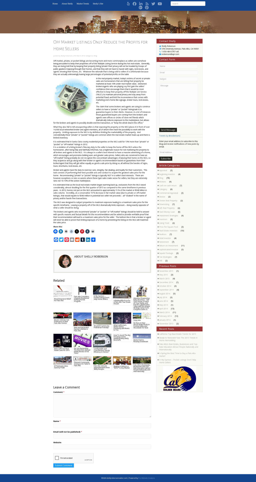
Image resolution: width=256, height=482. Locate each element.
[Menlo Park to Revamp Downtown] (142, 336)
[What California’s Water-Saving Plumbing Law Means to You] (122, 318)
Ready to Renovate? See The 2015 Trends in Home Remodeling (178, 339)
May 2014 (163, 305)
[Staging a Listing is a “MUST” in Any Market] (122, 360)
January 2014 (164, 320)
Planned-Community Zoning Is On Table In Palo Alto (82, 364)
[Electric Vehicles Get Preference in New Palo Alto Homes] (62, 315)
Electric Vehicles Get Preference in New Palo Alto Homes (61, 321)
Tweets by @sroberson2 (169, 135)
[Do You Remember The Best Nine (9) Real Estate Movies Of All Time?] (82, 340)
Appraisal (163, 170)
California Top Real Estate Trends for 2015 (177, 334)
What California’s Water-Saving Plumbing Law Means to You (121, 327)
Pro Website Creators (146, 478)
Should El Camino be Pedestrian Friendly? (101, 327)
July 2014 (163, 297)
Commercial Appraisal (168, 193)
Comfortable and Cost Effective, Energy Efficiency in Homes (102, 350)
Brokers (162, 181)
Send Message (168, 129)
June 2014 (163, 301)
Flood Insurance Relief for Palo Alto (62, 300)
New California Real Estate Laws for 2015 (62, 349)
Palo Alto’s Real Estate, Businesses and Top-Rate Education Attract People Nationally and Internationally (141, 368)
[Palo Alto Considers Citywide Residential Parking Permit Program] (82, 290)
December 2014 (166, 282)
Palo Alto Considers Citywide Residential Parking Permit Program (81, 298)
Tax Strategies (165, 257)
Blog (95, 56)
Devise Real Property (168, 200)
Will (160, 260)
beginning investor (167, 174)
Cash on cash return (168, 185)
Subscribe (166, 158)
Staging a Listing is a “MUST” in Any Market (121, 367)
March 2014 (164, 312)
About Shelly (67, 4)
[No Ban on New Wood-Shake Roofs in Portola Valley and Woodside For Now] (142, 316)
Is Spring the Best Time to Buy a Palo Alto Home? (177, 354)
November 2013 (166, 323)
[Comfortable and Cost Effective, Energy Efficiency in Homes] (102, 340)
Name (57, 421)
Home (55, 4)
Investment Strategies (168, 215)
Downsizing (164, 204)
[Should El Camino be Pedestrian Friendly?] (102, 318)
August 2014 (164, 293)
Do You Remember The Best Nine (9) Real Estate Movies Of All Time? (82, 350)
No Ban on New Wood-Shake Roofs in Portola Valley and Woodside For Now (141, 325)
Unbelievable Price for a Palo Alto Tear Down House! (122, 302)
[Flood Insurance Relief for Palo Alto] (62, 291)
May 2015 (163, 274)
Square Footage (166, 253)
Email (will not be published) (67, 432)
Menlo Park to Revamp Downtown (140, 341)
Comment (58, 392)
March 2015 (164, 278)
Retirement (164, 242)
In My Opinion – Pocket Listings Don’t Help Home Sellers (101, 297)
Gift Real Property (167, 208)
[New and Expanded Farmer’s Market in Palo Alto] (82, 319)
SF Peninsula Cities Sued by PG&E (61, 367)
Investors (163, 219)
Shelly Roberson (66, 56)
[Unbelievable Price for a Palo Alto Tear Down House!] (122, 292)
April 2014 (163, 308)
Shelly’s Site (98, 4)
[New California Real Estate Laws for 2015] (62, 340)
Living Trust (164, 223)
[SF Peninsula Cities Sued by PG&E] (62, 360)
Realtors (162, 234)
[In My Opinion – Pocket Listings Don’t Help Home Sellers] (102, 290)
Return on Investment (168, 245)
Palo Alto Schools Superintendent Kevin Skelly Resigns (102, 367)
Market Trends (83, 4)
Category (163, 189)
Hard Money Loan (167, 212)
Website (57, 442)
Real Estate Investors (168, 230)
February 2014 (165, 316)
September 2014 (166, 289)
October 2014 (165, 286)
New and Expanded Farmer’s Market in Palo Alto (81, 329)
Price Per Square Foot (168, 227)
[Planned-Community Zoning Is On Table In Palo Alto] (82, 358)
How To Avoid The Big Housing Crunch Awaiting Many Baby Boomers (122, 337)
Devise (162, 196)
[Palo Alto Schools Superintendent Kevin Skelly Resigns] (102, 360)
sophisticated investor (168, 249)
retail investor (165, 238)
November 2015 (166, 271)
